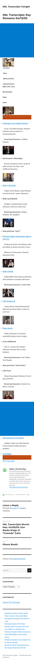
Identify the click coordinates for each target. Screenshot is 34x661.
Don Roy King (9, 494)
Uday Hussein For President (13, 438)
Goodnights (7, 454)
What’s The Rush (9, 185)
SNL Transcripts (9, 461)
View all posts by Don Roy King (18, 487)
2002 (27, 494)
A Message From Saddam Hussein (15, 123)
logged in (15, 508)
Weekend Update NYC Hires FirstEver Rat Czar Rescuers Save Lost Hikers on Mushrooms (17, 626)
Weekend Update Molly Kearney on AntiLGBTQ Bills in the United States (18, 634)
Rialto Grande (8, 271)
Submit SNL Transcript (11, 602)
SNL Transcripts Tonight (16, 6)
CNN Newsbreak (9, 301)
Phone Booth (8, 328)
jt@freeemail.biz (19, 559)
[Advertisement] (17, 40)
